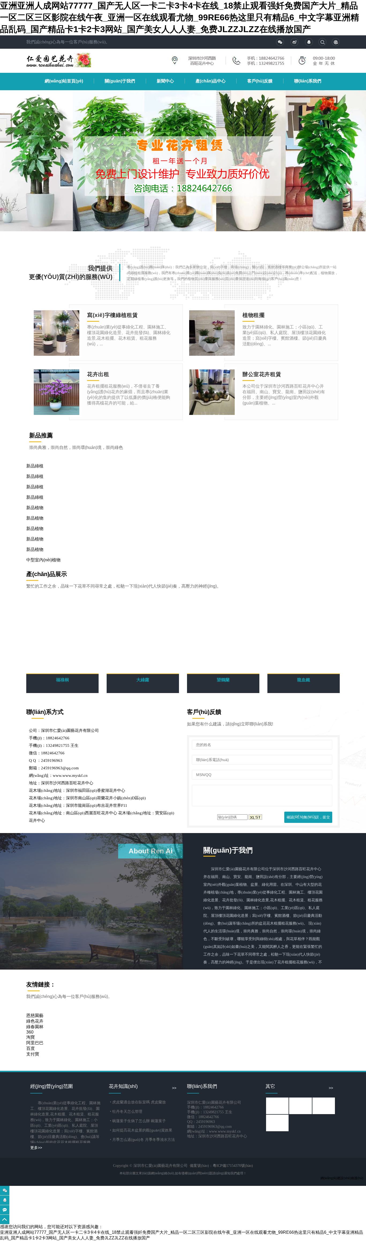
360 (29, 1032)
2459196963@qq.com (60, 768)
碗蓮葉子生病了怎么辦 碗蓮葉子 (139, 1121)
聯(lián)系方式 (45, 712)
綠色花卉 (34, 1021)
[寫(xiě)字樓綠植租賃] (56, 333)
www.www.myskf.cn (70, 775)
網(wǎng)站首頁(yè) (64, 81)
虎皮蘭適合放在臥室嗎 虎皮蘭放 (139, 1102)
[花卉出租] (56, 392)
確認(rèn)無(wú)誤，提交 (308, 817)
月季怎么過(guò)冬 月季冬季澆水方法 (143, 1139)
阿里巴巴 (34, 1043)
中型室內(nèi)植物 (43, 560)
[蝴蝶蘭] (278, 1105)
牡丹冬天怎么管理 (127, 1111)
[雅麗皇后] (301, 1105)
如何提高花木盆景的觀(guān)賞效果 (142, 1130)
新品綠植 (34, 466)
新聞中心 (165, 81)
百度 (30, 1048)
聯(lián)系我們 (307, 81)
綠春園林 (34, 1026)
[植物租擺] (212, 333)
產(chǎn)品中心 (211, 81)
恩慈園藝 (34, 1015)
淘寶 (30, 1037)
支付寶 (32, 1054)
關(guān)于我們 (120, 81)
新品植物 (34, 507)
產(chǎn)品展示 (46, 574)
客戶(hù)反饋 (259, 81)
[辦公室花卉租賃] (212, 392)
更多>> (36, 1147)
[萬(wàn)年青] (324, 1105)
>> (174, 1088)
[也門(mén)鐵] (278, 1122)
